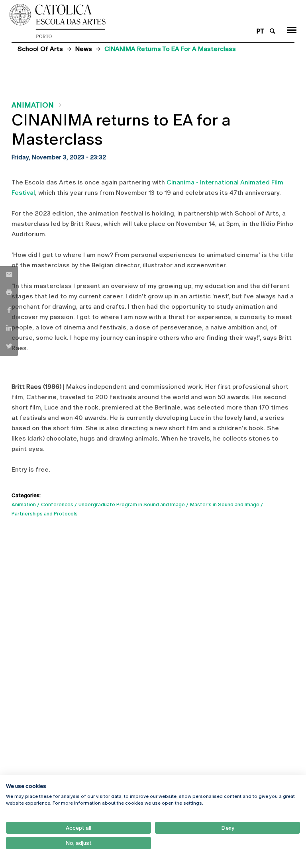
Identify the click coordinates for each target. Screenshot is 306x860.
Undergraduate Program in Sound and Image (131, 504)
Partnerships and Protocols (45, 514)
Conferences (57, 504)
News (83, 49)
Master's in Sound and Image (224, 504)
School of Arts (40, 49)
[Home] (128, 21)
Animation (33, 105)
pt (260, 31)
